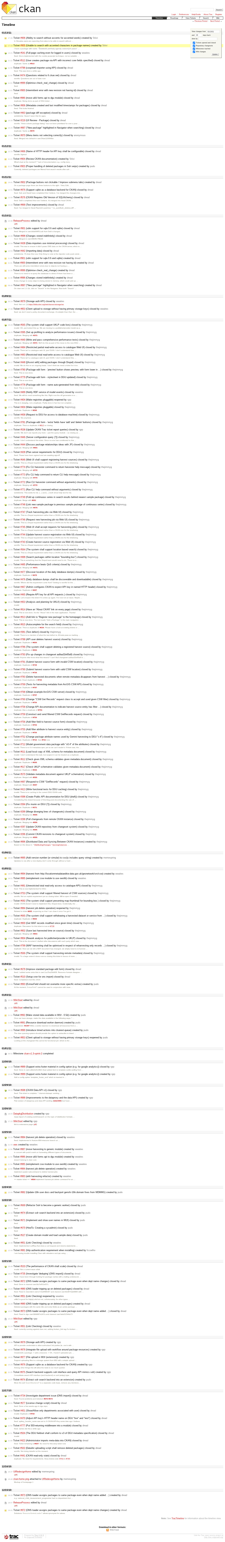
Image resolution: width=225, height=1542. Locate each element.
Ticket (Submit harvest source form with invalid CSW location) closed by (56, 662)
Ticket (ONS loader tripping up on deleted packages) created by (49, 1303)
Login (174, 14)
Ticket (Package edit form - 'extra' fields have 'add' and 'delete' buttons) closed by (60, 422)
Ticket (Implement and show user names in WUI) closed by (46, 1220)
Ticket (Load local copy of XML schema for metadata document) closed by (57, 751)
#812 (42, 425)
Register (218, 14)
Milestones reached (202, 49)
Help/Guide (196, 14)
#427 (36, 1444)
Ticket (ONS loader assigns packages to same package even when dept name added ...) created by (67, 1495)
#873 (51, 1399)
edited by (27, 220)
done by (195, 39)
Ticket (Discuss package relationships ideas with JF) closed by (51, 444)
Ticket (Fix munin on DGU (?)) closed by (39, 804)
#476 (35, 575)
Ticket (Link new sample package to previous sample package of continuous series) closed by (67, 504)
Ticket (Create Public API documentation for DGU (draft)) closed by (53, 796)
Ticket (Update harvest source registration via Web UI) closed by (52, 534)
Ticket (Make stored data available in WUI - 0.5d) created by (47, 1015)
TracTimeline (178, 1518)
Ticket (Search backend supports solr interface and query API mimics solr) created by (59, 1372)
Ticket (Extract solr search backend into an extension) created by (49, 1379)
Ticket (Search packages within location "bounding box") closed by (53, 557)
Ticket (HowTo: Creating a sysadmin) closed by (40, 1227)
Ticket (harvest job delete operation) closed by (41, 1137)
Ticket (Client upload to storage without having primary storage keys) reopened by (58, 1037)
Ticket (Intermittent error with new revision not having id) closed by (50, 90)
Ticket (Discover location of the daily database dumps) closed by (52, 572)
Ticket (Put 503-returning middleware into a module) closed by (48, 1425)
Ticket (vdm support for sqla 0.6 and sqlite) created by (44, 258)
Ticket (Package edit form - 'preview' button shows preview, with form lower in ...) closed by (65, 369)
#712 (35, 740)
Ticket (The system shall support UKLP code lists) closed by (50, 324)
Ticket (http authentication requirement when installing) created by (51, 1250)
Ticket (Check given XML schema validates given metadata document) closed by (60, 759)
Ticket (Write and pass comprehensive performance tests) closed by (54, 339)
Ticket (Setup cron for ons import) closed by (39, 976)
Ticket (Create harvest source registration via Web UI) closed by (52, 542)
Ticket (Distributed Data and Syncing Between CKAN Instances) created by (57, 841)
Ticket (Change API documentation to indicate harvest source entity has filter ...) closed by (65, 707)
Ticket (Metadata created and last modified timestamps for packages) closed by (57, 105)
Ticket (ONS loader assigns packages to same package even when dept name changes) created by (67, 1510)
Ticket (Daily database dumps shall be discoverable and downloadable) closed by (60, 579)
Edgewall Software (34, 1537)
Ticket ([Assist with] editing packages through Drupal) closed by (51, 362)
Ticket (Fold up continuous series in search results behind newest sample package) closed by (67, 497)
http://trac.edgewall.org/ (213, 1537)
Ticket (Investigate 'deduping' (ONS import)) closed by (44, 1273)
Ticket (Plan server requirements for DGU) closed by (46, 452)
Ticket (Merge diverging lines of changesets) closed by (47, 811)
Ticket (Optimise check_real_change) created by (41, 270)
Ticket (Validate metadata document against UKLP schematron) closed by (57, 774)
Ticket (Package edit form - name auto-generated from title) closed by (54, 384)
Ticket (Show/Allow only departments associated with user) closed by (52, 1410)
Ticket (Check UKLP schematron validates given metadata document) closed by (60, 766)
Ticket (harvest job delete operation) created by (42, 1168)
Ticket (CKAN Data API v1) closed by (35, 1090)
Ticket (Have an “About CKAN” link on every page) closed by (50, 609)
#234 (42, 628)
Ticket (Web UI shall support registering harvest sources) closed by (53, 459)
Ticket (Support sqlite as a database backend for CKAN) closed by (50, 189)
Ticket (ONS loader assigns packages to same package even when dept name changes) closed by (67, 1281)
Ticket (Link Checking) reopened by (36, 1296)
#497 (35, 785)
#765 (68, 1459)
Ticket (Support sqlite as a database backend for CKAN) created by (50, 1364)
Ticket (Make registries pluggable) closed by (41, 407)
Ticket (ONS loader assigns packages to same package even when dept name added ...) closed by (67, 1311)
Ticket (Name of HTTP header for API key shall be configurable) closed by (54, 151)
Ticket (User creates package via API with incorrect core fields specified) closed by (59, 60)
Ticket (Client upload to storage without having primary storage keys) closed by (58, 308)
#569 (35, 762)
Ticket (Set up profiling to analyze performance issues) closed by (52, 332)
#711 (44, 740)
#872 (46, 1399)
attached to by (42, 1479)
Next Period (215, 21)
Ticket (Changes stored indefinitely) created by (40, 277)
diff (16, 224)
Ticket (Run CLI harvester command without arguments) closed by (53, 482)
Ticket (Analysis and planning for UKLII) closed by (44, 602)
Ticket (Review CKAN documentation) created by (41, 159)
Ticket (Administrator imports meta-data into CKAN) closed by (48, 1440)
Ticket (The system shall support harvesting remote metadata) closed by (56, 953)
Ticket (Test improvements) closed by (36, 204)
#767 (35, 687)
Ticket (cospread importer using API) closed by (40, 67)
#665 (30, 911)
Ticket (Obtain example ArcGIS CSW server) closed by (47, 692)
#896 (35, 410)
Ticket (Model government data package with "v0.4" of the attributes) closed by (59, 744)
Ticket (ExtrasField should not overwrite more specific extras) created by (53, 984)
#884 (35, 642)
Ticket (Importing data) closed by (33, 250)
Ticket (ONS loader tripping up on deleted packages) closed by (48, 1288)
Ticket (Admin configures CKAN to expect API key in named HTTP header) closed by (62, 587)
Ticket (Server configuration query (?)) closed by (43, 437)
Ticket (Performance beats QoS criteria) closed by (44, 564)
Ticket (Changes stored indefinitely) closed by (40, 236)
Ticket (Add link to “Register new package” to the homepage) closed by (55, 617)
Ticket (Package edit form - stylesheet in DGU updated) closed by (52, 377)
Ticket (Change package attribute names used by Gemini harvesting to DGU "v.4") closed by (66, 736)
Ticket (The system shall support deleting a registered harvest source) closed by (60, 647)
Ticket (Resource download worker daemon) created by (44, 1022)
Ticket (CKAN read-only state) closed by (37, 1455)
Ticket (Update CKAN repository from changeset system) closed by (53, 826)
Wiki (217, 18)
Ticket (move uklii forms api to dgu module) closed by (44, 98)
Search (206, 18)
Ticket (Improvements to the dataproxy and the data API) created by (50, 1097)
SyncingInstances (59, 845)
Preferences (184, 14)
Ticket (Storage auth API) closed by (36, 301)
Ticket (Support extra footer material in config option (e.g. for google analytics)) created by (61, 1074)
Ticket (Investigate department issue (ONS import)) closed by (48, 1395)
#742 (32, 1414)
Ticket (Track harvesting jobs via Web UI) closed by (45, 512)
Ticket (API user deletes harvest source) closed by (45, 639)
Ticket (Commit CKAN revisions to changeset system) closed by (52, 834)
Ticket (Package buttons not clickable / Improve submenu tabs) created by (54, 182)
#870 (32, 131)
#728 (52, 926)
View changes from (199, 31)
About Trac (208, 14)
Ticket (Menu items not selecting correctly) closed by (47, 135)
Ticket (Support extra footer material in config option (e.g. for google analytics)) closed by (61, 1066)
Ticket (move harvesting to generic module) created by (45, 1149)
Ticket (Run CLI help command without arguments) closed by (50, 489)
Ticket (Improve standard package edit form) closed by (44, 969)
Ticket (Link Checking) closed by (34, 1242)
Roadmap (174, 18)
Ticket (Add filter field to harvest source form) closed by (47, 721)
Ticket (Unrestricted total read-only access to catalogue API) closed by (55, 885)
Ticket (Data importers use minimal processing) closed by (46, 243)
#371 (35, 335)
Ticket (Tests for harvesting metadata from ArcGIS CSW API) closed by (55, 684)
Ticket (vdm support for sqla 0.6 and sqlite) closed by (44, 228)
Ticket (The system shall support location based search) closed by (53, 549)
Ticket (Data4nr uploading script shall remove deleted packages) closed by (54, 1448)
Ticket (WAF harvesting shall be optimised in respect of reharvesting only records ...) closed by (67, 945)
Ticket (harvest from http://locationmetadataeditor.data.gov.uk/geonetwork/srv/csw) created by (65, 873)
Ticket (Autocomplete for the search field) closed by (45, 624)
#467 (35, 590)
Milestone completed (30, 1053)
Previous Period (201, 21)
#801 (35, 934)
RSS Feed (114, 1530)
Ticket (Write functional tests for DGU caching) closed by (48, 789)
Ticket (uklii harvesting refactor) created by (39, 1176)
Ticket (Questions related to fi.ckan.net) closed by (42, 75)
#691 (35, 448)
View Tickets (191, 18)
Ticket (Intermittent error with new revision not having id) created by (51, 262)
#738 (40, 680)
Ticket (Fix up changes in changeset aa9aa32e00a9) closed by (51, 654)
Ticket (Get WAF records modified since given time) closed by (51, 923)
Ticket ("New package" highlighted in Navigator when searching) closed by (54, 127)
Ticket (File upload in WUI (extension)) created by (41, 1357)
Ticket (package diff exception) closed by (37, 112)
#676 (35, 508)
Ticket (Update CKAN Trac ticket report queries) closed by (45, 429)
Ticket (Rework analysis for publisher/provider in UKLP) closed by (52, 938)
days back (206, 35)
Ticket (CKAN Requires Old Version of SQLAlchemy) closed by (49, 197)
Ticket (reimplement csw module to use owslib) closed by (47, 878)
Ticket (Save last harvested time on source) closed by (46, 930)
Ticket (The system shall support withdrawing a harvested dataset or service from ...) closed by (67, 915)
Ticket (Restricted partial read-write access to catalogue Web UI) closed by (57, 347)
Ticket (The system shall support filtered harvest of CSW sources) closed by (58, 893)
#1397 (27, 1026)
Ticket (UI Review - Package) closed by (37, 120)
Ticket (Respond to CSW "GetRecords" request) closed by (49, 781)
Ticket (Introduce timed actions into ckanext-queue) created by (48, 1030)
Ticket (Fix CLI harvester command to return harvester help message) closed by (60, 467)
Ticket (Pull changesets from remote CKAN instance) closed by (51, 819)
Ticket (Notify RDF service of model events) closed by (45, 392)
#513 (32, 64)
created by (28, 1113)
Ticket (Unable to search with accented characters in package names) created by (57, 45)
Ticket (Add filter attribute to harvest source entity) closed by (50, 729)
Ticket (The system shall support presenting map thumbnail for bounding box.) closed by (64, 900)
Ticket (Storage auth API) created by (34, 1342)
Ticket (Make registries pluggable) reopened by (39, 399)
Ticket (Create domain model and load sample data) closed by (48, 1235)
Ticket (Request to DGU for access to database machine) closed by (53, 414)
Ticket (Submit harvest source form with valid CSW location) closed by (55, 669)
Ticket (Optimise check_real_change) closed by (41, 83)
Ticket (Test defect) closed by (34, 632)
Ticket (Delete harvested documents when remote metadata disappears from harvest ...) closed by (69, 676)
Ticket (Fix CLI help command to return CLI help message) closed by (54, 474)
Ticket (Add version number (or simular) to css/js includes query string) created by (62, 857)
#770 (35, 470)
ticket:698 (57, 1101)
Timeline (159, 18)
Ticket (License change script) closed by (37, 1403)
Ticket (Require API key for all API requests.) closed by (47, 594)
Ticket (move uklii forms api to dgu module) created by (45, 1156)
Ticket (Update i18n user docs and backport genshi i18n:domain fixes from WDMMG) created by (65, 1192)
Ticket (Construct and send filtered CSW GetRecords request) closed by (56, 714)
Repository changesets (204, 46)
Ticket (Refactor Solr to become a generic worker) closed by (47, 1205)
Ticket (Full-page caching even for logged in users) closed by (49, 53)
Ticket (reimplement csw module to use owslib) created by (47, 1164)
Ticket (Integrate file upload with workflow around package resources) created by (56, 1349)
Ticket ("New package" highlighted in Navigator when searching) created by (55, 285)
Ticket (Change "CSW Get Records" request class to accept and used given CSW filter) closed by (69, 699)
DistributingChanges (42, 845)
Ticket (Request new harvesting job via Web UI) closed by (48, 519)
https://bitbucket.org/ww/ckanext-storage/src (46, 304)
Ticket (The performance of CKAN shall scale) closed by (45, 1266)
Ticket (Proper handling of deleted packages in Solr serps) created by (51, 166)
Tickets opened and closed (205, 43)
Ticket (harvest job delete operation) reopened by (44, 908)
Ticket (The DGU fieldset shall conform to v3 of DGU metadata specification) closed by (61, 1433)
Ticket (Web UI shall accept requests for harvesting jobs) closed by (53, 527)
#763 (61, 1459)
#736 (35, 665)
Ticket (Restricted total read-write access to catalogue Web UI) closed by (56, 354)
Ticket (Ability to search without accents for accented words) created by (53, 38)
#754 (35, 702)
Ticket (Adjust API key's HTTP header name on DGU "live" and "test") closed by (57, 1418)
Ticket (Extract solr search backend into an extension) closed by (49, 1212)
